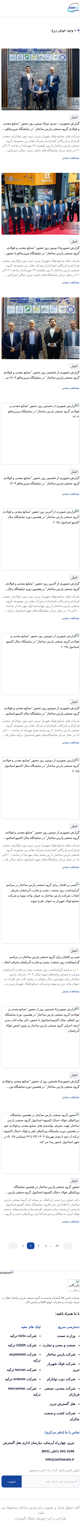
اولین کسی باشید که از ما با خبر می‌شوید (54, 1470)
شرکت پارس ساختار (61, 1354)
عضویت (11, 1481)
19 (57, 1245)
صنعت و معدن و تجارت (59, 1345)
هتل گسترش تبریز (62, 1404)
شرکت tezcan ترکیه (21, 1370)
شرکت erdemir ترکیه (20, 1379)
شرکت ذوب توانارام (61, 1379)
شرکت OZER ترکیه (22, 1345)
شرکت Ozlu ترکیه (23, 1336)
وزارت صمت (66, 1336)
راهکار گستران (25, 1518)
